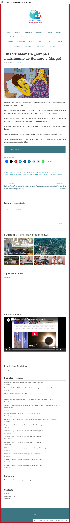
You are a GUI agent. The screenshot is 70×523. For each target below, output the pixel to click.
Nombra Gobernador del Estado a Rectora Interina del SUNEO (24, 382)
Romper (42, 174)
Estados (12, 37)
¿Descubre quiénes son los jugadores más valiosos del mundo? (24, 460)
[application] (35, 334)
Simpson (49, 174)
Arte (56, 37)
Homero (19, 174)
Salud (40, 41)
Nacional (39, 32)
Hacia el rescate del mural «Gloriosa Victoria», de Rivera (22, 413)
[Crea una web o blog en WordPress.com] (35, 515)
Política (58, 32)
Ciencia (60, 41)
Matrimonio (34, 174)
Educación (51, 41)
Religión (17, 46)
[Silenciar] (60, 350)
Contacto (53, 46)
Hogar (31, 41)
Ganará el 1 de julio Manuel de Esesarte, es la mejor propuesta (23, 431)
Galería (9, 172)
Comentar (59, 223)
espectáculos (9, 174)
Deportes (10, 41)
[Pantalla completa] (63, 350)
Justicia (50, 32)
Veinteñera (57, 174)
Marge (25, 174)
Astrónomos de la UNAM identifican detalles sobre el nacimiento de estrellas (28, 399)
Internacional (37, 37)
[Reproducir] (6, 350)
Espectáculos (21, 41)
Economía (24, 37)
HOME (9, 32)
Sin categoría (40, 172)
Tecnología (27, 46)
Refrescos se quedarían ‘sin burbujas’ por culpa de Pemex (22, 454)
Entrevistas (28, 32)
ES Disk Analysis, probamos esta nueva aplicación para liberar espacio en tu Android (31, 448)
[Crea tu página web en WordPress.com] (35, 2)
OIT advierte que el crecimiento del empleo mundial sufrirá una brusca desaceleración (31, 419)
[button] (19, 246)
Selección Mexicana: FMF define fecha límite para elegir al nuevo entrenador (28, 388)
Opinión (48, 37)
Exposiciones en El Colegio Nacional (15, 394)
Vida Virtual (40, 46)
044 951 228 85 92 (9, 496)
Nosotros (18, 32)
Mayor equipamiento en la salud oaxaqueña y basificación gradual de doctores (29, 425)
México (6, 494)
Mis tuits (7, 277)
